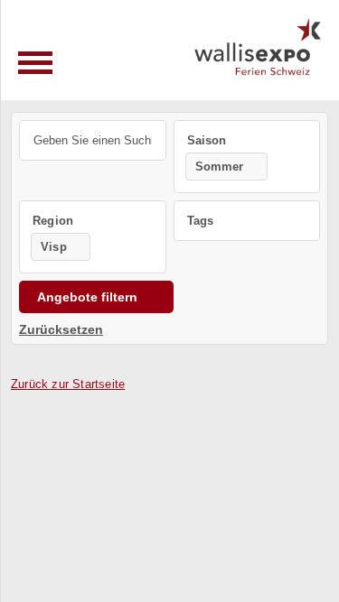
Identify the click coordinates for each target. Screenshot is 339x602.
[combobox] (247, 156)
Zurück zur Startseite (68, 384)
